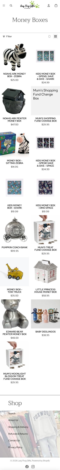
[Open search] (11, 5)
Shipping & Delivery (18, 426)
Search (12, 413)
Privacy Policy (15, 447)
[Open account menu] (48, 5)
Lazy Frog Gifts (24, 460)
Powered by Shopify (41, 460)
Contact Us (14, 440)
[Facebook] (27, 467)
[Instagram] (33, 467)
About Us (13, 420)
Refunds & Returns (18, 433)
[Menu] (4, 5)
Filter (9, 36)
